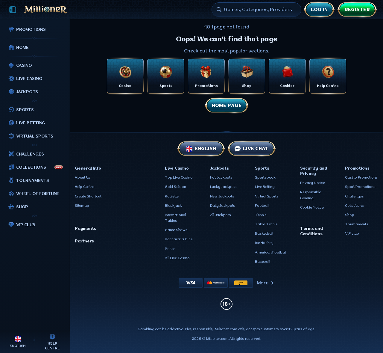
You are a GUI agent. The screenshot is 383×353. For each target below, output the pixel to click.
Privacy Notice (312, 183)
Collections (354, 205)
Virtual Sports (267, 196)
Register (357, 9)
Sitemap (82, 205)
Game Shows (176, 230)
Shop (349, 215)
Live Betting (264, 187)
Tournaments (356, 224)
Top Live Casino (178, 177)
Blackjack (173, 205)
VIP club (352, 233)
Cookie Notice (312, 207)
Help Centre (84, 187)
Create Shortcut (88, 196)
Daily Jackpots (222, 205)
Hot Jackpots (221, 177)
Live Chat (256, 148)
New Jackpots (222, 196)
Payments (85, 228)
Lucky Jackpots (223, 187)
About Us (82, 177)
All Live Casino (177, 258)
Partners (84, 241)
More (263, 283)
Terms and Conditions (311, 231)
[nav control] (12, 9)
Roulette (172, 196)
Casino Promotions (361, 177)
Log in (319, 9)
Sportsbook (265, 177)
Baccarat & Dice (178, 239)
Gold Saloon (175, 187)
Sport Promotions (360, 187)
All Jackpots (220, 215)
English (205, 148)
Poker (170, 249)
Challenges (354, 196)
